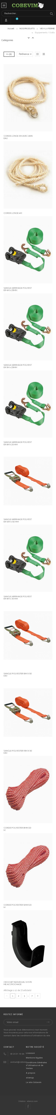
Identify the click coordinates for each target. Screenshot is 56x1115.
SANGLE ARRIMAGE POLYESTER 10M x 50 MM (18, 520)
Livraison (30, 1053)
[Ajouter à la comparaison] (32, 98)
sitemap (30, 1078)
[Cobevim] (28, 5)
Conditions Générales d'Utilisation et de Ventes (36, 1065)
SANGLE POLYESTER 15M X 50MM (18, 751)
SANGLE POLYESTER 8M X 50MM (18, 674)
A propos (30, 1073)
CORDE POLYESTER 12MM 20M (18, 906)
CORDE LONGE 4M (13, 213)
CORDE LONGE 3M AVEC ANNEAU (18, 137)
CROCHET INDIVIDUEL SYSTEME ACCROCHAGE (18, 983)
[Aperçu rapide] (24, 98)
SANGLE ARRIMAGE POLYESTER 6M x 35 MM (18, 597)
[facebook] (28, 1106)
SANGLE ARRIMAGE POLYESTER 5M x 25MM (18, 366)
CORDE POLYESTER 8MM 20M (17, 828)
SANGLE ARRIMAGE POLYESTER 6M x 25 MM (18, 443)
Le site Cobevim (34, 1082)
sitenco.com (32, 1101)
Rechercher (51, 13)
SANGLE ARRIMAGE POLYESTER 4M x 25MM (18, 289)
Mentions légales (34, 1058)
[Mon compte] (6, 20)
